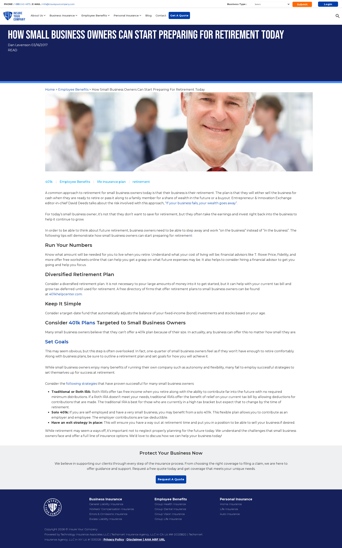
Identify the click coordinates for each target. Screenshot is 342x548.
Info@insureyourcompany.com (58, 4)
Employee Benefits (94, 15)
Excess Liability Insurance (105, 519)
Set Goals (56, 342)
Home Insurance (231, 504)
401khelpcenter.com (65, 294)
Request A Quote (171, 479)
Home (50, 89)
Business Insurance (62, 15)
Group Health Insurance (170, 504)
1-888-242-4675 (22, 4)
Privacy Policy (114, 539)
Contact (161, 15)
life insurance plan (111, 182)
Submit (302, 4)
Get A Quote (179, 15)
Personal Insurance (127, 15)
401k (49, 182)
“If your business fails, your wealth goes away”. (201, 203)
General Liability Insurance (106, 504)
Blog (148, 15)
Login (328, 4)
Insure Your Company (83, 529)
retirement (141, 182)
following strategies (81, 384)
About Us (37, 15)
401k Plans (82, 323)
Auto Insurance (230, 514)
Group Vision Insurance (170, 514)
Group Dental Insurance (170, 509)
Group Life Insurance (168, 519)
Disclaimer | (135, 539)
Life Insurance (229, 509)
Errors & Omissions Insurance (108, 514)
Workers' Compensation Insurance (111, 509)
